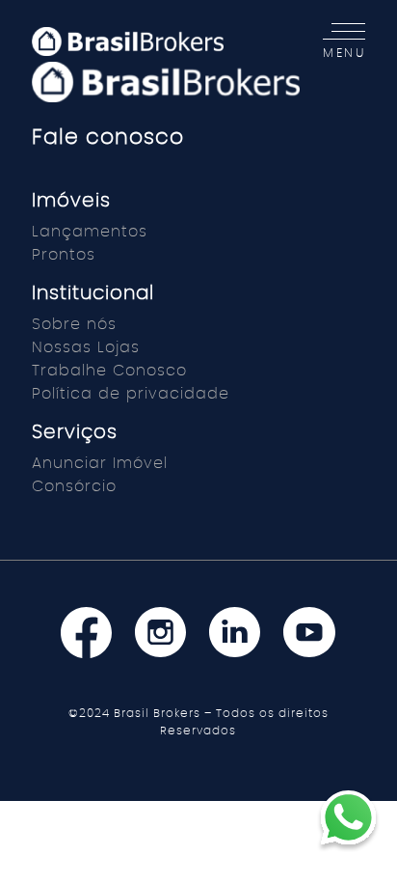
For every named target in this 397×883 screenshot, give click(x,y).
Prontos (63, 254)
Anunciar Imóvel (100, 463)
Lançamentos (89, 231)
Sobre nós (74, 324)
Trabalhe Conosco (109, 370)
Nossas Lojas (86, 347)
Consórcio (74, 486)
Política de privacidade (130, 393)
